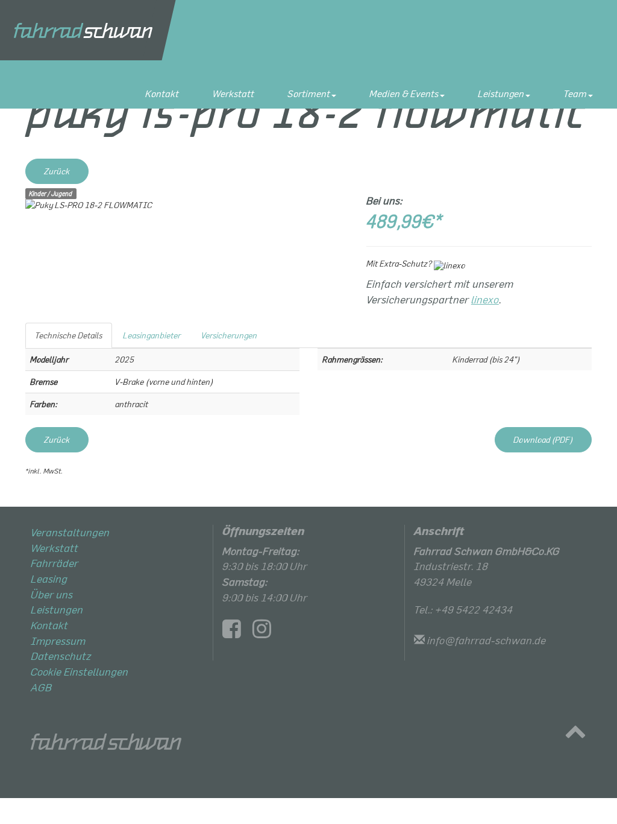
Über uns (52, 594)
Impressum (58, 640)
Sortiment (308, 93)
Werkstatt (233, 93)
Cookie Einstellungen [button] (79, 671)
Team (575, 93)
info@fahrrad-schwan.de (486, 640)
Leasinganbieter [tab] (152, 335)
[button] (575, 734)
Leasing (49, 578)
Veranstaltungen (70, 532)
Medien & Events (404, 93)
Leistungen (501, 93)
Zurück (57, 171)
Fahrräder (54, 562)
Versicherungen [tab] (229, 335)
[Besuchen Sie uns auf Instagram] (266, 632)
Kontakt (162, 93)
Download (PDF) (543, 439)
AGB (41, 687)
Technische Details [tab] (68, 335)
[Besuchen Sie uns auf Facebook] (236, 632)
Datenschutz (61, 655)
